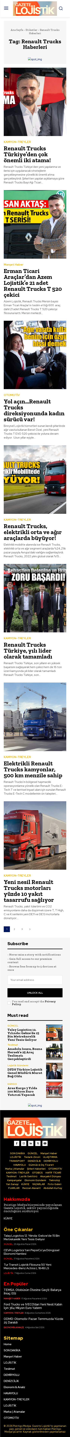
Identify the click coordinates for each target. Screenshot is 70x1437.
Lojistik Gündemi (17, 1065)
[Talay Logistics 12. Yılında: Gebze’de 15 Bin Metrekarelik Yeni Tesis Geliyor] (54, 1032)
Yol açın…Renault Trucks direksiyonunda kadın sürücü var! (34, 410)
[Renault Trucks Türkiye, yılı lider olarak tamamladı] (35, 598)
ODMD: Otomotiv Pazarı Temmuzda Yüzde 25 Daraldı (33, 1320)
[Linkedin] (30, 1143)
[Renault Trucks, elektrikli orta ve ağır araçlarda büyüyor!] (35, 479)
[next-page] (30, 929)
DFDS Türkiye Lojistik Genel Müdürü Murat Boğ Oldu (24, 1072)
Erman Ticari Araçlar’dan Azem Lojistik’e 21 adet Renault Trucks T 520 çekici (33, 282)
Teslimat (12, 1045)
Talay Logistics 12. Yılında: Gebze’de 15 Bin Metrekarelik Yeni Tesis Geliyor (23, 1035)
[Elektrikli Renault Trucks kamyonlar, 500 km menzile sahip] (35, 717)
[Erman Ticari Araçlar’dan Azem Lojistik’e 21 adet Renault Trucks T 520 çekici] (35, 224)
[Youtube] (45, 1143)
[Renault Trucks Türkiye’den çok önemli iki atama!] (35, 102)
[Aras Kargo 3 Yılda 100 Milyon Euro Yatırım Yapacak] (54, 1090)
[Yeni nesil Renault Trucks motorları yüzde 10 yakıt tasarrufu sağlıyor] (35, 835)
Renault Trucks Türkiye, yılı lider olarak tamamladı (28, 650)
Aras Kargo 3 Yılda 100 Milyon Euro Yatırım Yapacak (22, 1091)
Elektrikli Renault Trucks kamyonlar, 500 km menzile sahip (33, 769)
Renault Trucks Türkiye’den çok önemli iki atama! (27, 154)
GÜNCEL (12, 1025)
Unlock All (35, 992)
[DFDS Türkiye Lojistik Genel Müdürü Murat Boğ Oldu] (54, 1071)
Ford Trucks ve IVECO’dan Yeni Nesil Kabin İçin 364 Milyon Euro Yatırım (33, 1306)
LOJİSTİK (8, 1273)
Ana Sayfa (16, 30)
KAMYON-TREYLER (17, 142)
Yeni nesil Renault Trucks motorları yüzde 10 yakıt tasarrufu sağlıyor (29, 890)
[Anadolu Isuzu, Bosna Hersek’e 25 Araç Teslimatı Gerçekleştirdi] (54, 1052)
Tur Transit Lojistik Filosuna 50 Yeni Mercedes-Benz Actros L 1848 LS (27, 1266)
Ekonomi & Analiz (14, 1327)
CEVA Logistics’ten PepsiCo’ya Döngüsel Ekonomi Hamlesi (31, 1252)
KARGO (12, 1084)
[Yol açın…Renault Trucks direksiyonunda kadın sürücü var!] (35, 355)
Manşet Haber (13, 264)
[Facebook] (16, 1143)
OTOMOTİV (12, 395)
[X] (38, 1143)
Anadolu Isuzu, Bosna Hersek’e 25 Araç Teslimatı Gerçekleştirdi (24, 1054)
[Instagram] (23, 1143)
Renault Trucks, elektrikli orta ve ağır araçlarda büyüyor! (33, 532)
